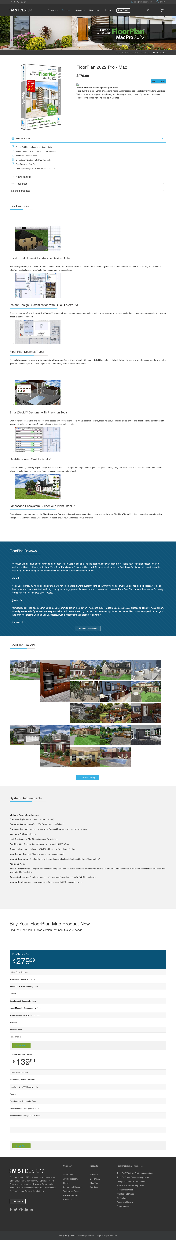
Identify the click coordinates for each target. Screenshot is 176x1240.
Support (108, 10)
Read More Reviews (88, 628)
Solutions (79, 10)
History (66, 1183)
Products (66, 10)
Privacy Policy (64, 1235)
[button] (160, 1)
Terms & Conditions (77, 1235)
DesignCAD (95, 1178)
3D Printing (122, 1198)
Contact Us (68, 1199)
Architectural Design (125, 1193)
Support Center (123, 1206)
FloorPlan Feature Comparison (130, 1185)
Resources (94, 10)
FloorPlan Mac (146, 53)
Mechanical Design (125, 1189)
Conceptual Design (125, 1202)
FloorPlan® (134, 53)
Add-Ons (94, 1187)
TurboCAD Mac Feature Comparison (133, 1177)
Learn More (21, 1045)
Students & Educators (72, 1187)
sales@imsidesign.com (143, 2)
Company (52, 10)
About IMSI (68, 1174)
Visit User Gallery (87, 777)
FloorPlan (94, 1183)
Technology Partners (72, 1191)
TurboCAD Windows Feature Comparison (135, 1173)
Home (118, 53)
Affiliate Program (70, 1178)
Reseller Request (70, 1195)
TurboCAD (94, 1174)
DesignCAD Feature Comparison (131, 1181)
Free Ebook (123, 10)
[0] (161, 10)
